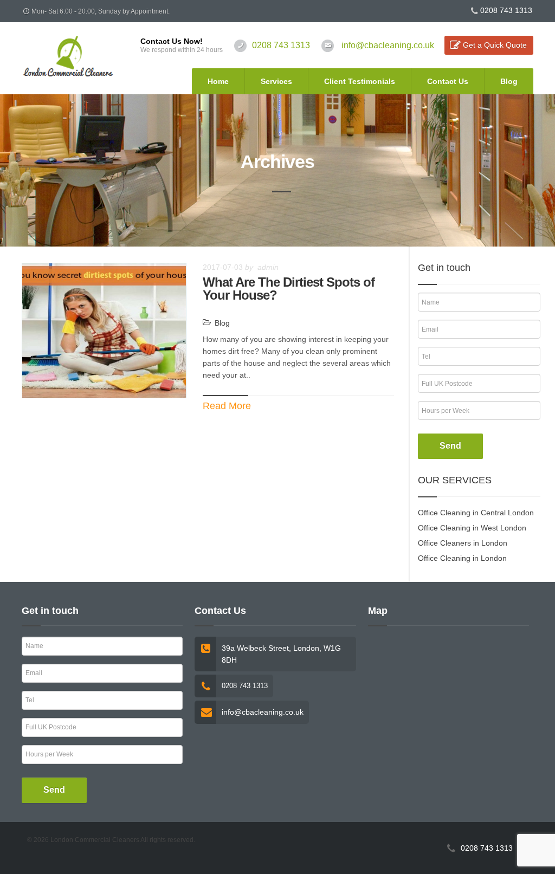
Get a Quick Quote (495, 45)
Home (218, 81)
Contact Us (447, 81)
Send (450, 445)
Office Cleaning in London (462, 558)
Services (276, 81)
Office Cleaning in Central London (476, 512)
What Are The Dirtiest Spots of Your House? (289, 288)
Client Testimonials (359, 81)
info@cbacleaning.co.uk (387, 45)
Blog (509, 81)
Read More (227, 405)
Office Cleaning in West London (472, 527)
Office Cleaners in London (462, 543)
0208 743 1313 (506, 10)
